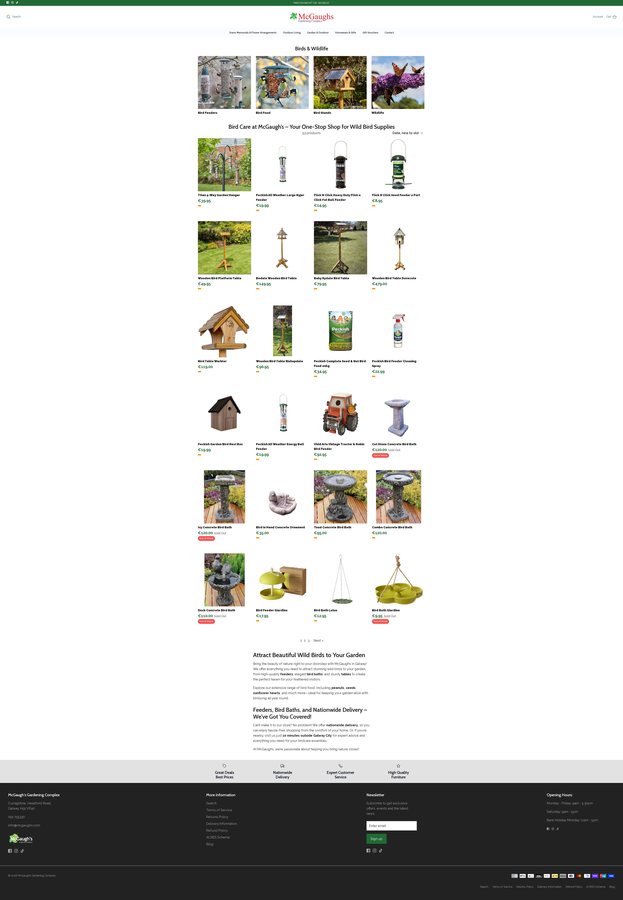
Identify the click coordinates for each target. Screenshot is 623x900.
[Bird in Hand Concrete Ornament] (282, 496)
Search (211, 803)
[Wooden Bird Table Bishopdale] (282, 331)
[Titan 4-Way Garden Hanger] (224, 164)
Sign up (376, 839)
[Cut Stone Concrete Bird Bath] (398, 414)
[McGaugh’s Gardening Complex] (311, 17)
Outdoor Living (292, 32)
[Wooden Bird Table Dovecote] (398, 247)
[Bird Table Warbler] (224, 331)
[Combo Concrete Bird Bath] (398, 496)
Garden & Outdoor (318, 32)
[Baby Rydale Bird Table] (340, 247)
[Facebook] (7, 2)
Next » (318, 640)
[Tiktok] (17, 2)
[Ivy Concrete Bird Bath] (224, 496)
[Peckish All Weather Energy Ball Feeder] (282, 414)
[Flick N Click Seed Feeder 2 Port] (398, 164)
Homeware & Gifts (345, 32)
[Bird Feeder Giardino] (282, 580)
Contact (389, 32)
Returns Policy (217, 817)
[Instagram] (12, 2)
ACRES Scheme (218, 837)
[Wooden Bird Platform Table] (224, 247)
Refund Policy (217, 830)
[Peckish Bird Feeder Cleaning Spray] (398, 331)
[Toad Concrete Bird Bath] (340, 496)
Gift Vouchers (370, 32)
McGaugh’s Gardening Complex (36, 875)
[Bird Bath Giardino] (398, 580)
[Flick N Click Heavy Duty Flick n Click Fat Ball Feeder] (340, 164)
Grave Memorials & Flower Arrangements (252, 32)
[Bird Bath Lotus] (340, 580)
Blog (209, 844)
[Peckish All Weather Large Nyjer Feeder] (282, 164)
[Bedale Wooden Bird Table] (282, 247)
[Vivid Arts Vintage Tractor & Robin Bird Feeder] (340, 414)
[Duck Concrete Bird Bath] (224, 580)
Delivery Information (221, 824)
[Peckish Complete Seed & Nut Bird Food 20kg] (340, 331)
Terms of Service (219, 810)
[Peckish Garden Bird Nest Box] (224, 414)
